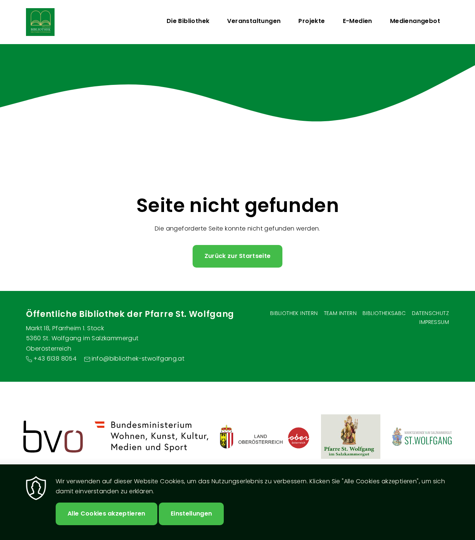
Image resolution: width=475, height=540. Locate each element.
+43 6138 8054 (54, 358)
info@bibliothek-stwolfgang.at (138, 358)
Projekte (311, 21)
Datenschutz (430, 313)
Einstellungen (191, 513)
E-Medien (357, 21)
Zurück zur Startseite (237, 256)
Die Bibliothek (188, 21)
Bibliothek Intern (294, 313)
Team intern (340, 313)
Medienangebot (415, 21)
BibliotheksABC (384, 313)
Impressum (434, 322)
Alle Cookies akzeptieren (106, 513)
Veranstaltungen (254, 21)
